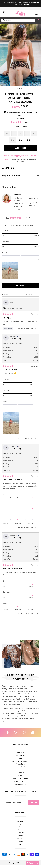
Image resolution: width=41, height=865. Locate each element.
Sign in (7, 159)
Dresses (20, 830)
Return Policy (20, 755)
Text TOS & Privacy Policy (21, 761)
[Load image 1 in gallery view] (20, 55)
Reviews (20, 775)
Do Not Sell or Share (20, 781)
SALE (20, 844)
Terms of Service (20, 767)
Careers (20, 758)
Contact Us (20, 772)
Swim (21, 824)
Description (8, 167)
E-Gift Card (21, 841)
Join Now (33, 802)
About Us (20, 752)
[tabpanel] (20, 55)
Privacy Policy (20, 764)
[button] (21, 122)
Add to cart (20, 147)
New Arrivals (20, 821)
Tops (20, 827)
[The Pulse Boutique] (20, 13)
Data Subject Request (20, 778)
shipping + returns (12, 175)
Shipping (20, 770)
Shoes (20, 835)
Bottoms (21, 832)
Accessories (21, 838)
